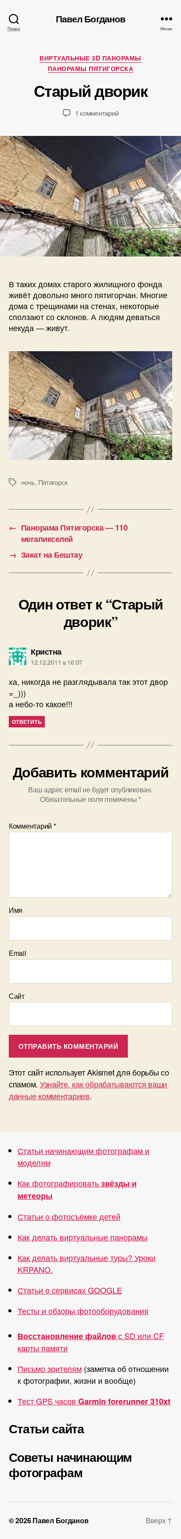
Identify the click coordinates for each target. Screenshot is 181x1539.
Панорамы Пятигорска (91, 69)
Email (17, 953)
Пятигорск (53, 482)
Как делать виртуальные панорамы (83, 1237)
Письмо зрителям (50, 1368)
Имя (15, 910)
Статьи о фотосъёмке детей (69, 1216)
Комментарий (32, 826)
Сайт (17, 996)
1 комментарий (97, 113)
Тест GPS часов (94, 1401)
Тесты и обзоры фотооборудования (83, 1310)
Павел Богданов (91, 18)
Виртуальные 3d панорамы (90, 58)
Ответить (27, 722)
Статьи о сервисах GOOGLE (70, 1290)
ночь (28, 482)
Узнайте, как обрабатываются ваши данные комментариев (88, 1089)
